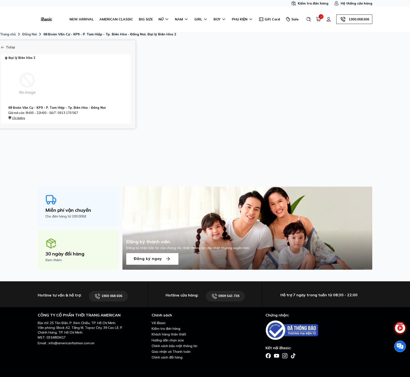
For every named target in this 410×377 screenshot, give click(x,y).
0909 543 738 (228, 296)
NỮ (160, 19)
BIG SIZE (146, 19)
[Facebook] (268, 355)
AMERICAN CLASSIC (116, 19)
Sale (294, 19)
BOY (217, 19)
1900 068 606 (111, 296)
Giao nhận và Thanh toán (171, 351)
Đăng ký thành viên (148, 242)
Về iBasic (159, 323)
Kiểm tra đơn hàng (313, 3)
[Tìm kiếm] (308, 19)
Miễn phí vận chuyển (68, 210)
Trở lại (10, 47)
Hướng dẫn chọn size (168, 340)
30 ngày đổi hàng (64, 254)
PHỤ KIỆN (239, 19)
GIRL (198, 19)
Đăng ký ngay (148, 258)
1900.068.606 (359, 19)
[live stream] (400, 330)
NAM (179, 19)
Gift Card (272, 19)
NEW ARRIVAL (82, 19)
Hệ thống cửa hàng (356, 3)
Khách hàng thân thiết (169, 334)
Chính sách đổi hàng (167, 357)
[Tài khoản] (328, 19)
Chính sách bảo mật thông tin (174, 346)
